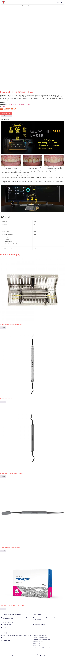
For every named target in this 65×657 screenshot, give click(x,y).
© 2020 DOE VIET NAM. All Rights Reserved (9, 655)
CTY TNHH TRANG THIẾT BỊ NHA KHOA (12, 614)
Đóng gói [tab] (9, 116)
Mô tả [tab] (3, 116)
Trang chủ (2, 5)
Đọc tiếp (3, 327)
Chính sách (36, 633)
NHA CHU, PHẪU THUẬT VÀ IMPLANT (22, 104)
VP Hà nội (4, 633)
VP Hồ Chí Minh (37, 614)
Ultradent (5, 106)
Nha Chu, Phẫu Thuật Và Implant (12, 5)
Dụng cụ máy (23, 5)
